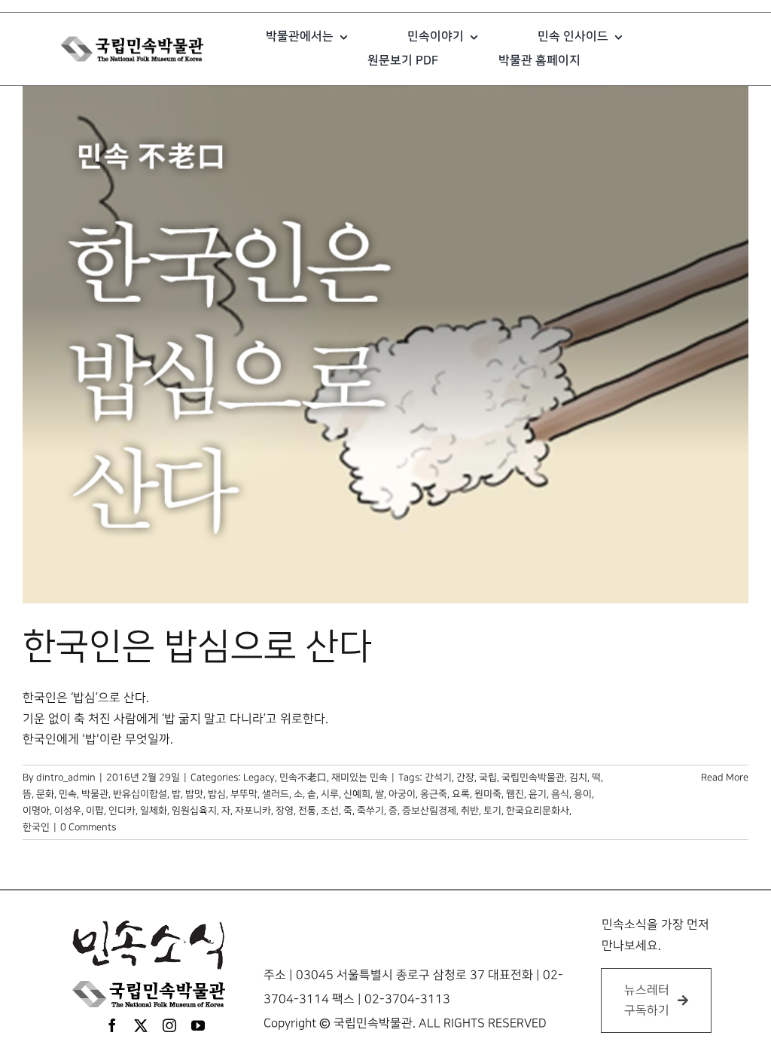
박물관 (94, 794)
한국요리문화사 (537, 810)
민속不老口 (303, 777)
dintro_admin (66, 777)
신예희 (356, 794)
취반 (470, 810)
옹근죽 (433, 794)
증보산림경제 (429, 810)
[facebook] (112, 1025)
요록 (461, 794)
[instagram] (169, 1025)
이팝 (95, 810)
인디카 (122, 810)
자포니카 (253, 810)
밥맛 (194, 794)
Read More (724, 777)
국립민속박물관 (533, 777)
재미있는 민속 (359, 777)
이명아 (36, 810)
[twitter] (141, 1025)
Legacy (259, 777)
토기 (492, 810)
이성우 (67, 810)
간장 (465, 777)
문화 (45, 794)
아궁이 (402, 794)
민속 (68, 794)
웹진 (515, 794)
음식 (560, 794)
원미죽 (487, 794)
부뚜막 (244, 794)
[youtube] (198, 1025)
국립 (488, 777)
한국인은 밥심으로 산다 (197, 647)
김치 (578, 777)
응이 (583, 794)
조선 (330, 810)
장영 (285, 810)
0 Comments (88, 827)
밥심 (217, 794)
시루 (330, 794)
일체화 (153, 810)
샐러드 (275, 794)
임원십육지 (194, 810)
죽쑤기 (370, 810)
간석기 (438, 777)
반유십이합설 (140, 794)
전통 (307, 810)
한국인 (36, 827)
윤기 (538, 794)
